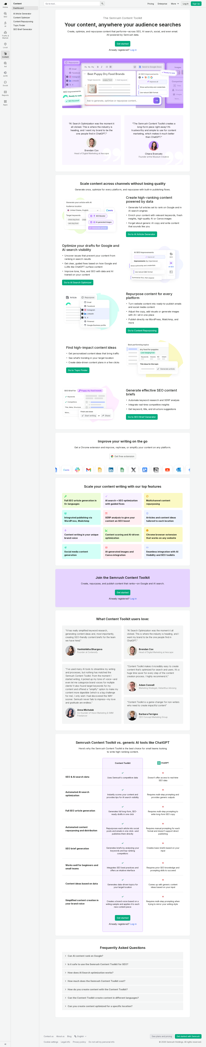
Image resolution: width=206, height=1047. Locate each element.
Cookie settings (51, 1042)
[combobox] (72, 4)
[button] (83, 956)
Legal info (65, 1042)
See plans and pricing (162, 1036)
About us (60, 1036)
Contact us (49, 1036)
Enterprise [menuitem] (162, 4)
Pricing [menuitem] (151, 4)
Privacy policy (79, 1042)
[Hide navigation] (5, 1044)
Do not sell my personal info (101, 1042)
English (80, 1036)
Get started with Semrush (188, 1036)
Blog (69, 1036)
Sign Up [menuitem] (196, 4)
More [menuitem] (173, 4)
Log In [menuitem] (185, 4)
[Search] (102, 3)
